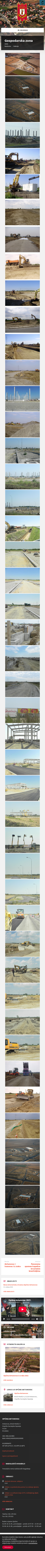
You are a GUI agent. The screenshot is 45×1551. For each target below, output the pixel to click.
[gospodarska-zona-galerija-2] (22, 135)
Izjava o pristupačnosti (10, 1456)
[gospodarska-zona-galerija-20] (22, 606)
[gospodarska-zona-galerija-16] (22, 502)
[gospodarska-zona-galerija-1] (22, 64)
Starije (37, 1261)
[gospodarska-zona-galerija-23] (22, 684)
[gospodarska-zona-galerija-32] (22, 918)
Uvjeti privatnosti (8, 1451)
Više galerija (8, 1380)
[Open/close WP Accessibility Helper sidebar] (42, 2)
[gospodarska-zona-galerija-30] (22, 866)
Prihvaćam (7, 1547)
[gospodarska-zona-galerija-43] (22, 1197)
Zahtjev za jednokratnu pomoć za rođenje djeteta (22, 1487)
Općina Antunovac (21, 1393)
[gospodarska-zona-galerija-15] (22, 476)
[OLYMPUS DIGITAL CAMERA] (22, 161)
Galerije (16, 46)
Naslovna (8, 46)
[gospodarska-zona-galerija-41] (22, 1150)
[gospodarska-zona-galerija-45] (22, 1243)
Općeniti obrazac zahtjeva (14, 1481)
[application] (22, 1309)
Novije (7, 1261)
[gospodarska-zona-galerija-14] (22, 450)
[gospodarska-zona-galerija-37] (22, 1048)
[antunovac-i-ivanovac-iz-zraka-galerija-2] (22, 87)
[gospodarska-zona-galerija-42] (22, 1173)
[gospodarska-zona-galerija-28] (22, 814)
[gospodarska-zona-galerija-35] (22, 996)
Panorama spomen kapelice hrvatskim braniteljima (32, 1267)
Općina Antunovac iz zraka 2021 (15, 1376)
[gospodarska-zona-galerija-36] (22, 1022)
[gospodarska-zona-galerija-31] (22, 892)
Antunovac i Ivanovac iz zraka (13, 1265)
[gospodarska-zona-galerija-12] (22, 398)
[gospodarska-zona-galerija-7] (22, 266)
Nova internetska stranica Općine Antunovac (20, 1285)
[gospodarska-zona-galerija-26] (22, 762)
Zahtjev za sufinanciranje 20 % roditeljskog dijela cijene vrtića (21, 1494)
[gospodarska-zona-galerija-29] (22, 840)
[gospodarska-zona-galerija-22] (22, 658)
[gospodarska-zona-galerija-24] (22, 710)
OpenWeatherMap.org (22, 1335)
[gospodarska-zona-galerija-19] (22, 580)
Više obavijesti (8, 1291)
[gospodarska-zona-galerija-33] (22, 944)
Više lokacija (8, 1405)
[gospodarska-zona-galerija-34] (22, 970)
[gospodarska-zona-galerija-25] (22, 736)
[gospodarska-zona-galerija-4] (22, 186)
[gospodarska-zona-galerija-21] (22, 632)
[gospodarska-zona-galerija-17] (22, 528)
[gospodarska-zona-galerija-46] (22, 110)
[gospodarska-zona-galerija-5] (22, 212)
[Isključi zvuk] (37, 1319)
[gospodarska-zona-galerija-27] (22, 788)
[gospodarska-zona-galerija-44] (22, 1220)
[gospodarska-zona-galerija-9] (22, 320)
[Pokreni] (4, 1319)
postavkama (33, 1543)
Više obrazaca (7, 1501)
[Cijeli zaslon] (41, 1319)
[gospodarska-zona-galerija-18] (22, 554)
